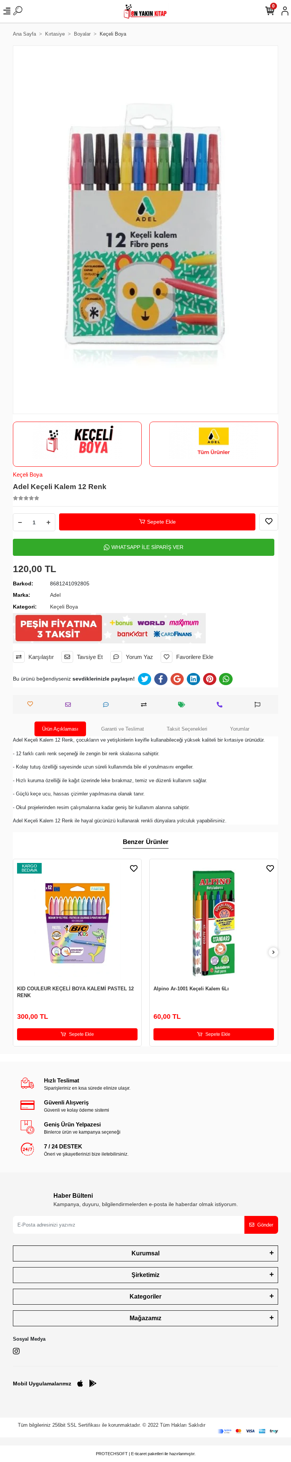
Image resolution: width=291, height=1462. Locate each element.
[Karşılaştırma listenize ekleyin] (145, 704)
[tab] (60, 729)
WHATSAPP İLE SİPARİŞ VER (147, 547)
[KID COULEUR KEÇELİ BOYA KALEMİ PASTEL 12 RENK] (77, 923)
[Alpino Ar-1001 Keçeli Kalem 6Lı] (213, 923)
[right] (273, 953)
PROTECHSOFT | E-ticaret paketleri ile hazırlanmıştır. (146, 1453)
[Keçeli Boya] (77, 440)
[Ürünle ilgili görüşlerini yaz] (107, 704)
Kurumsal (145, 1253)
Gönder (265, 1225)
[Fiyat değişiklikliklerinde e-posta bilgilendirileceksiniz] (183, 704)
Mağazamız (145, 1318)
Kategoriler (145, 1296)
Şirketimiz (145, 1275)
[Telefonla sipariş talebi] (221, 704)
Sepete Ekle (161, 522)
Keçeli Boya (27, 474)
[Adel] (213, 440)
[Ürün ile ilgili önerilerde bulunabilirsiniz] (259, 704)
